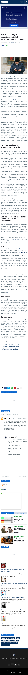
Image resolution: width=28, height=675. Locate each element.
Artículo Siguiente (22, 476)
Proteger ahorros (5, 645)
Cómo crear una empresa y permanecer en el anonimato (13, 609)
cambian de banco (15, 239)
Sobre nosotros (13, 672)
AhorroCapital (12, 437)
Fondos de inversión (6, 642)
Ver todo (25, 392)
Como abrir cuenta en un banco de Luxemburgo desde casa (14, 597)
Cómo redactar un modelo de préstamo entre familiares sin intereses (19, 530)
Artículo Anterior (5, 476)
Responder (6, 432)
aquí (8, 292)
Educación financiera (6, 640)
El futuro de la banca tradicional (15, 324)
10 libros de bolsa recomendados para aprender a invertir (19, 540)
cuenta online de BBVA (19, 249)
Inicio (2, 31)
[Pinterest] (15, 388)
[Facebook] (3, 45)
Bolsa (18, 638)
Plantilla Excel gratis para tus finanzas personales (19, 519)
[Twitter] (5, 45)
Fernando (7, 418)
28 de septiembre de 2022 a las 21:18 (20, 439)
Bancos (5, 31)
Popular (8, 513)
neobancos (3, 186)
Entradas (5, 484)
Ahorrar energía (5, 638)
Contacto (20, 672)
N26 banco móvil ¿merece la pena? (11, 344)
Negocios (15, 642)
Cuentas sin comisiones (12, 384)
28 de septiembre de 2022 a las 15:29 (20, 418)
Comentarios (6, 486)
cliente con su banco (18, 99)
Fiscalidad (15, 640)
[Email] (18, 388)
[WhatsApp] (7, 45)
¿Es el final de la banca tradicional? (11, 346)
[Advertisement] (14, 368)
